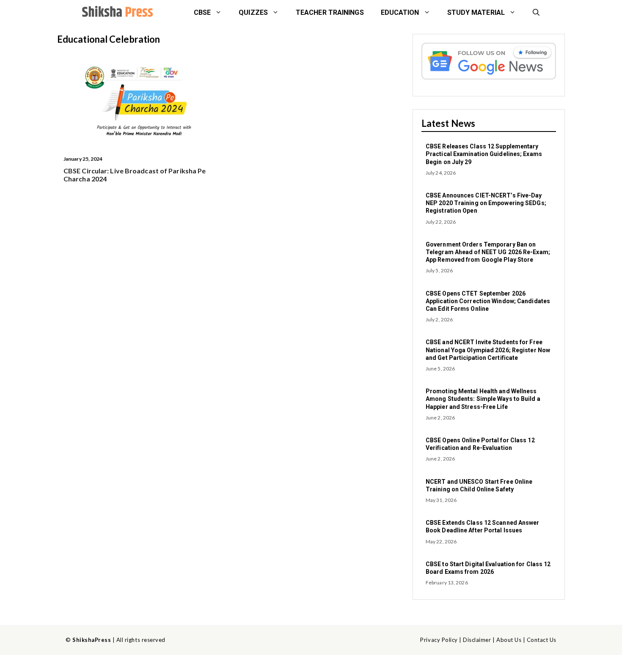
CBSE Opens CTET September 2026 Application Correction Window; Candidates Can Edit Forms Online (488, 301)
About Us (508, 639)
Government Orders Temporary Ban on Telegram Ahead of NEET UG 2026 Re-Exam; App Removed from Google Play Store (488, 252)
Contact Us (541, 639)
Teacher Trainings (330, 12)
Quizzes (253, 12)
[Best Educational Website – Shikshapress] (116, 12)
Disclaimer (477, 639)
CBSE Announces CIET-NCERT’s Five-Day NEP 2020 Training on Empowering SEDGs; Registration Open (486, 203)
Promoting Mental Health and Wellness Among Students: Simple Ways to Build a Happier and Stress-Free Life (483, 399)
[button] (536, 12)
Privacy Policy (438, 639)
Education (400, 12)
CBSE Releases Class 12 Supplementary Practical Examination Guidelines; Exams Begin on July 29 (484, 154)
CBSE (202, 12)
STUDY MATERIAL (476, 12)
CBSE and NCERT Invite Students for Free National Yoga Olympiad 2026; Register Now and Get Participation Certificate (488, 350)
